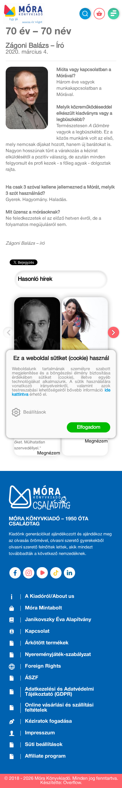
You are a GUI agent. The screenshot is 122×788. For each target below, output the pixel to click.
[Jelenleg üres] (99, 13)
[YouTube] (42, 573)
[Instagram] (28, 573)
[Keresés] (85, 13)
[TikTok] (56, 573)
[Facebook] (15, 573)
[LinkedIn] (69, 573)
